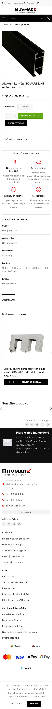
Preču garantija (10, 637)
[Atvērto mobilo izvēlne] (3, 18)
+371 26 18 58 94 (15, 499)
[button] (26, 382)
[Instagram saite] (9, 524)
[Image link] (16, 472)
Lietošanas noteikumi (14, 614)
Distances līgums (11, 620)
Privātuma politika (12, 626)
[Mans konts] (48, 18)
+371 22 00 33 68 (15, 494)
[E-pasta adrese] (32, 424)
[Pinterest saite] (37, 424)
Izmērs (9, 106)
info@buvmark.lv (15, 505)
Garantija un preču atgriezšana (19, 632)
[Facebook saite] (27, 424)
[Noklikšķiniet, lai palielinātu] (7, 73)
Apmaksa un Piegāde (14, 550)
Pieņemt (33, 704)
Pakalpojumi (9, 588)
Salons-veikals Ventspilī (15, 582)
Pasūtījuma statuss (13, 556)
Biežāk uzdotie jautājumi (16, 538)
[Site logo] (26, 10)
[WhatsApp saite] (42, 424)
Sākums (6, 24)
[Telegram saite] (47, 424)
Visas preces (22, 24)
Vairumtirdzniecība (13, 562)
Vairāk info (17, 704)
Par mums (8, 576)
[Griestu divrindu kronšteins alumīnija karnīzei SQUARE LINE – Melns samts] (26, 343)
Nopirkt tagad (16, 123)
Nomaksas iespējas (12, 544)
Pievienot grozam (30, 116)
